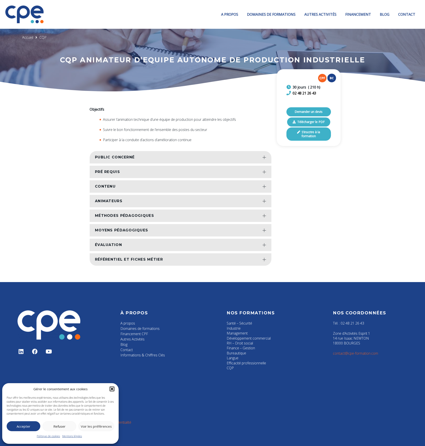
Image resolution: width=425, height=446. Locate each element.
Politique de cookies (48, 436)
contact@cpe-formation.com (355, 353)
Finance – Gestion (241, 348)
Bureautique (236, 353)
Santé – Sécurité (239, 323)
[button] (112, 389)
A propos (127, 323)
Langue (232, 358)
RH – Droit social (240, 343)
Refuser (59, 426)
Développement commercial (249, 338)
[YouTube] (49, 352)
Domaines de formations (140, 328)
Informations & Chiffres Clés (142, 355)
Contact (126, 349)
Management (237, 333)
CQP (230, 367)
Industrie (234, 328)
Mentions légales (72, 436)
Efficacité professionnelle (246, 363)
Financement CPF (134, 333)
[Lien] (24, 14)
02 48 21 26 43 (304, 93)
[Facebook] (35, 352)
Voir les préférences (96, 426)
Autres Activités (132, 339)
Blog (124, 344)
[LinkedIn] (21, 352)
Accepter (23, 426)
